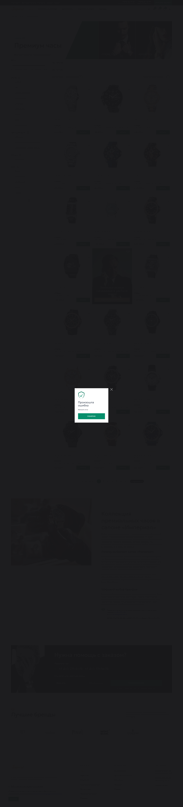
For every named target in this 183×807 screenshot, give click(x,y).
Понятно (91, 416)
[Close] (111, 389)
